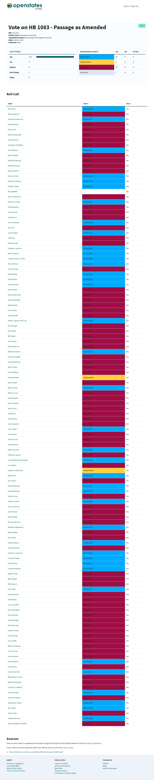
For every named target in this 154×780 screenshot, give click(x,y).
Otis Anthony (13, 264)
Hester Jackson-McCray (17, 320)
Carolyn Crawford (15, 687)
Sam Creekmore (14, 196)
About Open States (14, 768)
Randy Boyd (12, 305)
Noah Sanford (13, 171)
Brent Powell (13, 155)
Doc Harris (12, 480)
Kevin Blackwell (14, 300)
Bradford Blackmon (16, 527)
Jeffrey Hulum (13, 501)
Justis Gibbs (13, 233)
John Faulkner (13, 222)
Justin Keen (12, 511)
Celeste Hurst (13, 444)
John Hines (12, 429)
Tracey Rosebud (14, 568)
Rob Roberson (13, 346)
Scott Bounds (13, 594)
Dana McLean (13, 625)
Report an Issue (61, 770)
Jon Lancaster (13, 604)
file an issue (68, 747)
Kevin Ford (12, 408)
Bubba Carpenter (15, 682)
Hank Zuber (12, 382)
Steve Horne (13, 496)
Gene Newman (13, 548)
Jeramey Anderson (15, 119)
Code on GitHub (61, 763)
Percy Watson (13, 661)
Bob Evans (12, 475)
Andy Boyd (12, 599)
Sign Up (134, 6)
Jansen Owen (13, 630)
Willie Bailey (12, 274)
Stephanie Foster (15, 703)
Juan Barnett (13, 284)
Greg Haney (12, 419)
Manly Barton (13, 124)
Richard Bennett (14, 295)
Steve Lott (12, 129)
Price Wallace (13, 372)
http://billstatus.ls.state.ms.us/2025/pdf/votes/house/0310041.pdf (36, 752)
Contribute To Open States (65, 773)
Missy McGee (13, 615)
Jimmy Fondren (14, 697)
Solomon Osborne (15, 553)
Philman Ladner (14, 455)
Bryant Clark (13, 388)
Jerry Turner (13, 651)
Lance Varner (13, 656)
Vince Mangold (14, 610)
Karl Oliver (12, 331)
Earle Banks (12, 279)
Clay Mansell (13, 315)
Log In (126, 6)
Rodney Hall (12, 243)
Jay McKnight (13, 620)
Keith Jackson (13, 253)
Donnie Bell (12, 289)
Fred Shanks (13, 635)
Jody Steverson (14, 362)
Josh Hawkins (13, 424)
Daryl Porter (13, 563)
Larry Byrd (12, 465)
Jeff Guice (12, 413)
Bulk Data (58, 768)
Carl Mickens (13, 150)
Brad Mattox (13, 532)
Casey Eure (12, 217)
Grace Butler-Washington (18, 460)
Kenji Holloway (14, 486)
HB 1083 (15, 33)
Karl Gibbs (12, 708)
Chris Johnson (14, 506)
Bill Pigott (12, 336)
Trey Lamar (12, 310)
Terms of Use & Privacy (16, 770)
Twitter (106, 763)
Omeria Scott (13, 176)
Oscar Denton (13, 692)
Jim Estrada (12, 212)
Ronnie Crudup (14, 202)
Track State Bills (13, 766)
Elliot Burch (12, 584)
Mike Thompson (14, 646)
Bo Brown (12, 109)
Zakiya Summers (14, 181)
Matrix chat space (110, 768)
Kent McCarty (13, 140)
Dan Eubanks (13, 398)
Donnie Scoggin (14, 357)
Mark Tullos (12, 367)
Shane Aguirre (13, 114)
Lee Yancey (12, 666)
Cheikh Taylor (13, 186)
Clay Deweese (13, 207)
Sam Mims (12, 537)
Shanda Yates (13, 377)
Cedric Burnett (13, 672)
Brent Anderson (14, 522)
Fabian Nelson (13, 542)
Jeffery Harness (14, 718)
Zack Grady (12, 713)
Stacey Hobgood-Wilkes (17, 723)
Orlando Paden (14, 558)
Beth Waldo (12, 579)
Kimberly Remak (14, 160)
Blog (104, 766)
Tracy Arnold (13, 269)
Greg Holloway (13, 491)
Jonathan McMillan (15, 145)
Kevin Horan (13, 439)
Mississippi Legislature (92, 743)
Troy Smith (12, 641)
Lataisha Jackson (15, 248)
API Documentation (62, 766)
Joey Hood (12, 434)
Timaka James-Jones (16, 258)
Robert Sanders (14, 351)
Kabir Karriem (13, 449)
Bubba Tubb (13, 573)
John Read (12, 341)
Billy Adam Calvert (15, 677)
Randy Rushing (14, 165)
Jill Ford (11, 227)
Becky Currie (13, 393)
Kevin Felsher (13, 403)
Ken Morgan (13, 326)
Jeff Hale (11, 238)
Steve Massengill (14, 134)
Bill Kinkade (12, 517)
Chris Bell (11, 589)
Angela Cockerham (15, 470)
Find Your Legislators (15, 763)
